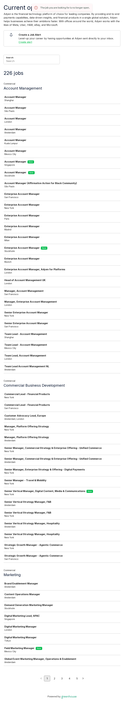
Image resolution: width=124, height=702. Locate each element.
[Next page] (83, 678)
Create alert (25, 42)
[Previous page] (41, 678)
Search (9, 57)
